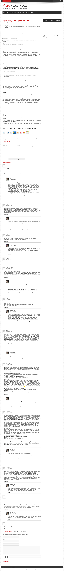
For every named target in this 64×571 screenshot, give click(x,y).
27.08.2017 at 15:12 (9, 235)
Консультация (20, 12)
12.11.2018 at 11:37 (12, 485)
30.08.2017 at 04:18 (9, 268)
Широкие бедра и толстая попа (48, 22)
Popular (45, 20)
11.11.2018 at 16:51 (9, 412)
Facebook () (16, 159)
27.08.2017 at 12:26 (13, 218)
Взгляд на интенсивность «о (16, 0)
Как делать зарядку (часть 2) (8, 143)
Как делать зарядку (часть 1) (22, 143)
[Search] (61, 1)
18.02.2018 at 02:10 (9, 299)
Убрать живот (29, 12)
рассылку (18, 192)
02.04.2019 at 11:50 (13, 513)
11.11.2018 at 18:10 (12, 450)
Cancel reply (22, 531)
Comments (58, 20)
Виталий (15, 531)
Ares (10, 178)
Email (4, 539)
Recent (52, 20)
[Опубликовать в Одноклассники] (17, 133)
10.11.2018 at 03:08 (9, 364)
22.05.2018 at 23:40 (9, 331)
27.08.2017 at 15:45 (9, 259)
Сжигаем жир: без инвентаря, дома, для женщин (12, 138)
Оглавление (6, 12)
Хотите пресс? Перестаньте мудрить (31, 137)
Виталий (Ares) (12, 310)
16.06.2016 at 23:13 (13, 179)
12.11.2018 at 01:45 (9, 468)
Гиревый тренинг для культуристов (33, 144)
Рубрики (13, 12)
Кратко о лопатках (46, 32)
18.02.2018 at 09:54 (13, 311)
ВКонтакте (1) (11, 159)
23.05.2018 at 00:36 (13, 353)
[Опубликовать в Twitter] (4, 133)
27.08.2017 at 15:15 (13, 245)
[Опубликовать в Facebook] (8, 133)
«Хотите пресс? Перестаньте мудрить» (22, 191)
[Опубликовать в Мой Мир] (14, 133)
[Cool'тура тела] (14, 7)
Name (4, 535)
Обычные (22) (22, 159)
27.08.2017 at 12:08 (9, 205)
